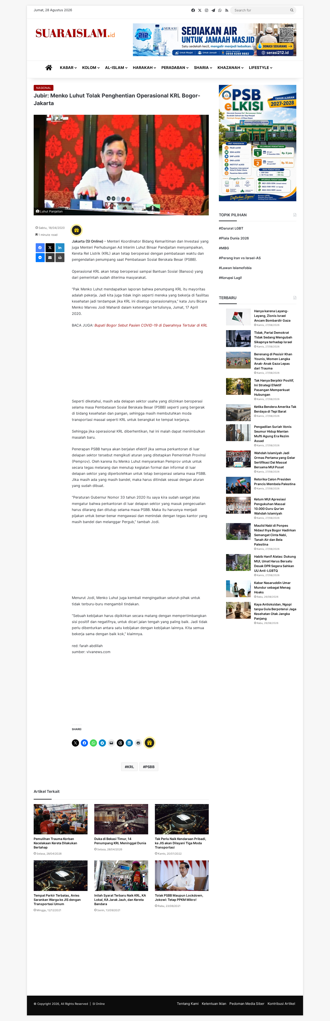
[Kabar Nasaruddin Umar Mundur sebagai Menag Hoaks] (238, 588)
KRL (130, 767)
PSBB (150, 767)
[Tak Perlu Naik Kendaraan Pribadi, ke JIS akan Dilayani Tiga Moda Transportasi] (182, 819)
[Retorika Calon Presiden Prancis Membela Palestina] (238, 485)
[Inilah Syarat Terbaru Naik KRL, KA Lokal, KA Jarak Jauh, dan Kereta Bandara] (121, 875)
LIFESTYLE (259, 67)
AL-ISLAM (114, 67)
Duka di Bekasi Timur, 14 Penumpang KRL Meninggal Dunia (120, 841)
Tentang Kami (188, 1003)
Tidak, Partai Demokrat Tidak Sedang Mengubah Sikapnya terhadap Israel (273, 337)
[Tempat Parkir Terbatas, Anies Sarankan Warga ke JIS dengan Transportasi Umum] (61, 875)
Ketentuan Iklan (214, 1003)
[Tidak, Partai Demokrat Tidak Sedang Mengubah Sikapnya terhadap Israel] (238, 338)
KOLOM (89, 67)
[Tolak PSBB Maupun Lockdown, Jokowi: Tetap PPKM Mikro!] (182, 875)
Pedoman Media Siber (246, 1003)
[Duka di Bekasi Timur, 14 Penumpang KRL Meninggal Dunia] (121, 819)
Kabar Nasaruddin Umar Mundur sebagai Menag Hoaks (272, 587)
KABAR (66, 67)
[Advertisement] (140, 365)
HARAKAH (143, 67)
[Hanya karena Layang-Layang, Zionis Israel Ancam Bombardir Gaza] (238, 317)
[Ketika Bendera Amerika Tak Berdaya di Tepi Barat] (238, 412)
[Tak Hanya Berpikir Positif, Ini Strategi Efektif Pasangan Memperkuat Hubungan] (238, 386)
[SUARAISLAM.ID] (75, 33)
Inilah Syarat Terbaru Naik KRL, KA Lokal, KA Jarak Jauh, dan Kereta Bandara (120, 899)
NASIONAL (43, 88)
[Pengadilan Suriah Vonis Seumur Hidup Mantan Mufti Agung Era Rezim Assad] (238, 432)
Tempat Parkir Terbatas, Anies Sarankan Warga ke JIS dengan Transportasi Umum (57, 899)
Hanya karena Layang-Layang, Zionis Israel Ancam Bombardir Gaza (272, 315)
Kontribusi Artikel (281, 1003)
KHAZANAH (229, 67)
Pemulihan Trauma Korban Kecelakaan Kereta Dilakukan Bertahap (55, 843)
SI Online (98, 1004)
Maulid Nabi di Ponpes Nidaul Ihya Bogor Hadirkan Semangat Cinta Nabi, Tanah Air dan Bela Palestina (275, 535)
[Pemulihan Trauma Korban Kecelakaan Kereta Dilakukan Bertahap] (61, 819)
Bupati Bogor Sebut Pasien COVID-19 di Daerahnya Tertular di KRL (151, 325)
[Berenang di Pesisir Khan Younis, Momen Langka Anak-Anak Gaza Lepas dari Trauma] (238, 360)
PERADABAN (173, 67)
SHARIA (201, 67)
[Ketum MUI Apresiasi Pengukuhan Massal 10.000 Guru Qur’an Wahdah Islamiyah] (238, 505)
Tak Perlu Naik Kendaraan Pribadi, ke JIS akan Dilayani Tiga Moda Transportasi (180, 843)
